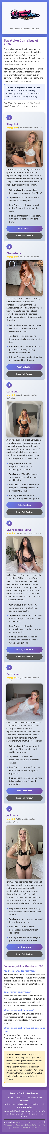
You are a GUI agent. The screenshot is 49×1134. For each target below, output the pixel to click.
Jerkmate (41, 1125)
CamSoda (40, 1122)
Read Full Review (24, 235)
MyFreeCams (9, 1125)
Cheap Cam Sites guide (27, 1041)
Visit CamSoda (25, 505)
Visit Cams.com (24, 790)
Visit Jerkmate (24, 947)
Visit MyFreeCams (24, 649)
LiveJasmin (15, 1127)
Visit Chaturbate (24, 367)
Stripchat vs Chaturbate (30, 1127)
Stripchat (19, 1122)
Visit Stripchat (24, 228)
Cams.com (20, 1125)
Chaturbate (29, 1122)
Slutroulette (31, 1125)
